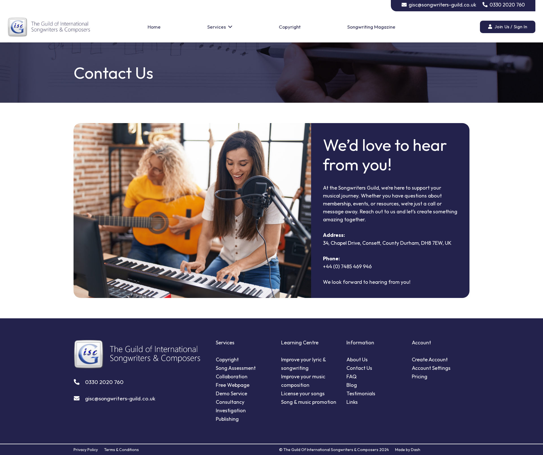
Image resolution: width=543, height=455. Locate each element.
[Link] (49, 27)
